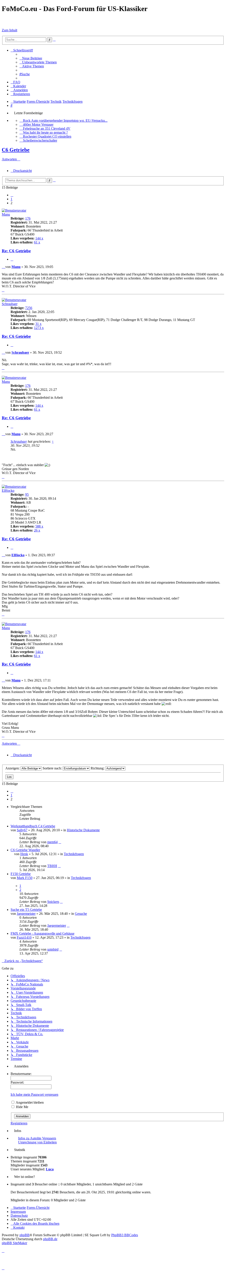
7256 (28, 308)
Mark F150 (24, 878)
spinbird (52, 949)
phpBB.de (50, 1239)
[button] (12, 195)
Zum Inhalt (9, 30)
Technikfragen (74, 854)
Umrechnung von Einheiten (37, 1142)
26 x (37, 530)
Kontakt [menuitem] (18, 1227)
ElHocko (8, 490)
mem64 (52, 842)
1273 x (39, 328)
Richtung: (98, 768)
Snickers (53, 902)
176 (27, 218)
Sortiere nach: (53, 768)
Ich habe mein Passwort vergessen (34, 1094)
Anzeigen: (13, 768)
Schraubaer (9, 304)
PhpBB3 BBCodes (124, 1235)
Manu (6, 214)
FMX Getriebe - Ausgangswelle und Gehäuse (42, 933)
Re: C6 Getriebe (16, 251)
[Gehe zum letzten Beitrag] (59, 842)
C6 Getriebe (16, 150)
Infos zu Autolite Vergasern (37, 1138)
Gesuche (81, 913)
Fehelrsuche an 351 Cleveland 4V (46, 128)
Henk (24, 854)
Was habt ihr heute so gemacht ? (45, 132)
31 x (38, 324)
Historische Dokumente (83, 830)
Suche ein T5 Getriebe (26, 909)
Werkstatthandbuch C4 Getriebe (33, 826)
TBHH (52, 866)
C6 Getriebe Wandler (25, 850)
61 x (37, 242)
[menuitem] (30, 58)
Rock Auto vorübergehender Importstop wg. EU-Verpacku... (65, 120)
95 (27, 494)
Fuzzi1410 (24, 937)
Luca (50, 1169)
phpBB (24, 1235)
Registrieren (19, 1123)
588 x (39, 526)
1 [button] (11, 199)
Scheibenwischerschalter (40, 140)
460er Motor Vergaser (38, 124)
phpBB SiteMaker (14, 1243)
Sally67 (22, 830)
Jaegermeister (26, 913)
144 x (39, 238)
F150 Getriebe (21, 874)
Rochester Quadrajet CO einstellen (47, 136)
